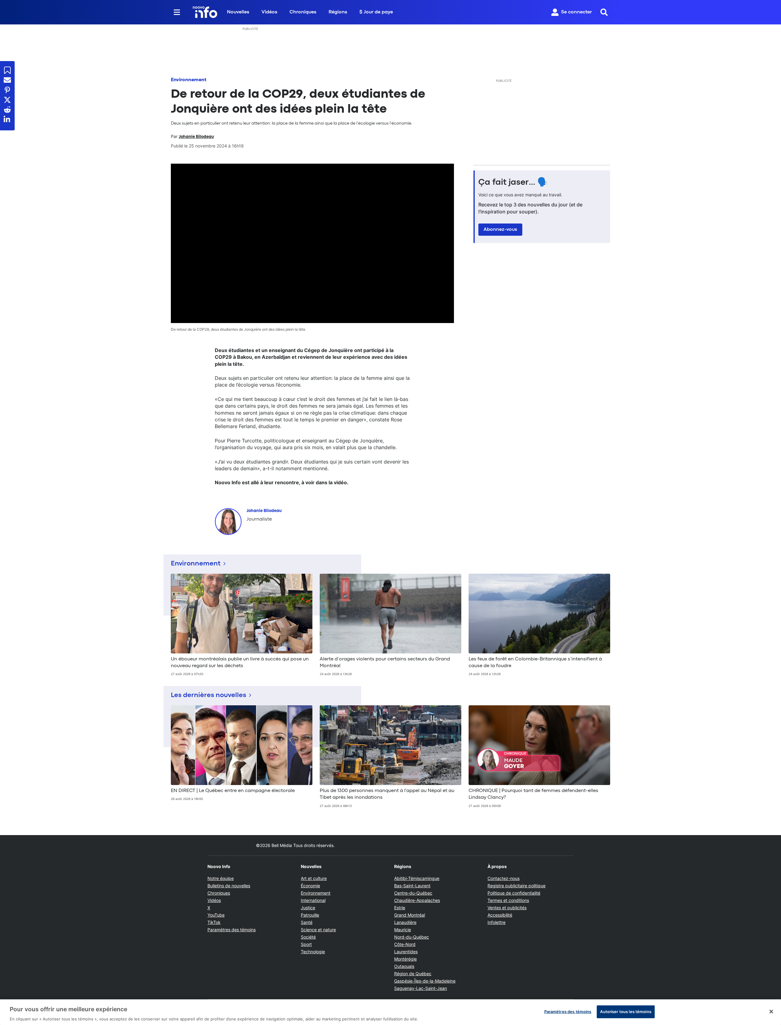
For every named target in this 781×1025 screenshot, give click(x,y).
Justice (308, 907)
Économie (310, 885)
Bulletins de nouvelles (228, 885)
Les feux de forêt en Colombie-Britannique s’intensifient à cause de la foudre (535, 662)
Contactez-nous (504, 878)
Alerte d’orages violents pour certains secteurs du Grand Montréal (385, 662)
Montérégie (405, 958)
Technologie (313, 951)
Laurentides (406, 951)
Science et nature (318, 929)
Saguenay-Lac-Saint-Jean (420, 988)
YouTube (216, 915)
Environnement (189, 80)
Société (308, 937)
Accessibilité (500, 915)
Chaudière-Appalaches (417, 900)
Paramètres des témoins (231, 929)
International (313, 900)
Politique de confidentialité (514, 893)
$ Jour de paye (376, 12)
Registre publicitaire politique (516, 885)
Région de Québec (412, 973)
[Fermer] (771, 1011)
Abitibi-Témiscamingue (416, 878)
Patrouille (310, 915)
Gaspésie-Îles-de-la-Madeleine (424, 980)
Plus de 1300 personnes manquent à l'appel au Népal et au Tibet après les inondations (387, 794)
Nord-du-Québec (411, 937)
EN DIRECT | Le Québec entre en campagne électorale (233, 791)
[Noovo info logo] (205, 12)
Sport (306, 944)
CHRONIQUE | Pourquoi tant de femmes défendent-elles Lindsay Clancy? (533, 794)
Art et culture (314, 878)
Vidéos (269, 12)
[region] (390, 1012)
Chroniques (303, 12)
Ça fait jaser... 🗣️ (513, 182)
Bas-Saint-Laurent (412, 885)
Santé (306, 922)
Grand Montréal (409, 915)
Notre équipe (220, 878)
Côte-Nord (405, 944)
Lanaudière (405, 922)
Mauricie (402, 929)
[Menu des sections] (177, 12)
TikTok (214, 922)
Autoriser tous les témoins (625, 1011)
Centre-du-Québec (413, 893)
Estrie (399, 907)
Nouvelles (238, 12)
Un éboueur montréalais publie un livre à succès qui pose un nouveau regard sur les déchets (240, 662)
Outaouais (404, 966)
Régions (338, 12)
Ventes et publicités (507, 907)
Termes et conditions (508, 900)
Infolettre (497, 922)
